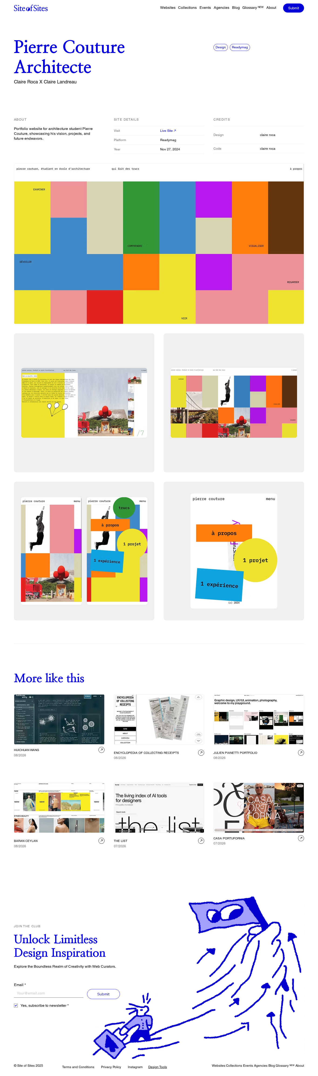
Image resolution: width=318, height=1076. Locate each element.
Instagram (135, 1067)
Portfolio (55, 768)
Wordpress (247, 850)
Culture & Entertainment (230, 856)
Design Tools (157, 1067)
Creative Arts (24, 762)
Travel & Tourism (225, 850)
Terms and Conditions (78, 1067)
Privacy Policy (111, 1067)
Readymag (240, 47)
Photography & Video (271, 850)
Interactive (39, 768)
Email (20, 985)
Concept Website (126, 764)
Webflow (258, 764)
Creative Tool (44, 762)
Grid (231, 764)
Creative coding (67, 762)
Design (221, 47)
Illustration (22, 768)
